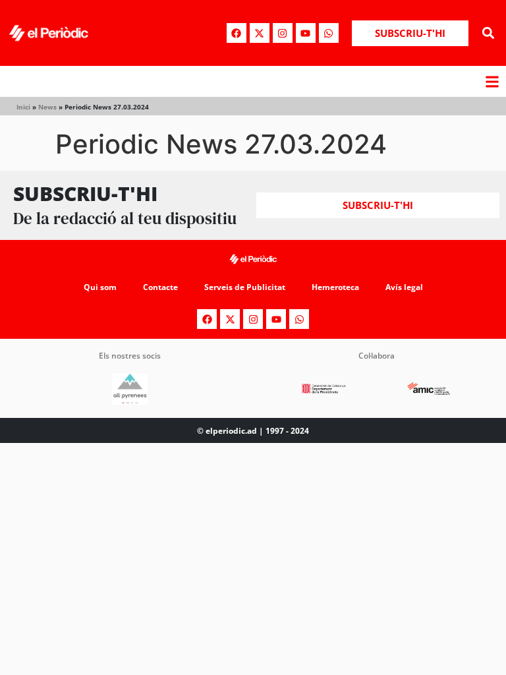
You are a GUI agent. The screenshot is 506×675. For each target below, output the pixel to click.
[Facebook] (236, 33)
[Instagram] (283, 33)
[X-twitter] (259, 33)
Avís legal (404, 287)
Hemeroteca (335, 287)
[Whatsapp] (329, 33)
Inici (23, 106)
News (47, 106)
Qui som (100, 287)
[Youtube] (306, 33)
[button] (488, 33)
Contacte (160, 287)
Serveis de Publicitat (244, 287)
